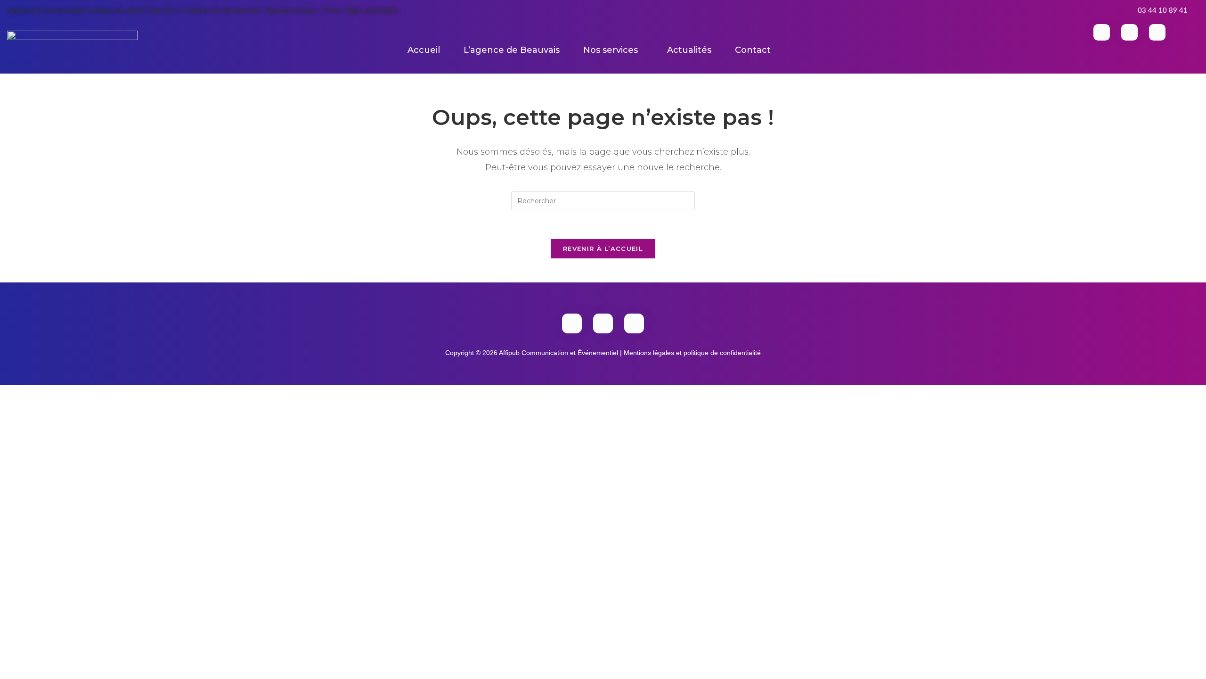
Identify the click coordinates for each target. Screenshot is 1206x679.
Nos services (610, 50)
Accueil (423, 50)
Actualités (689, 50)
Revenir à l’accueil (603, 248)
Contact (753, 50)
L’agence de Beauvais (512, 50)
